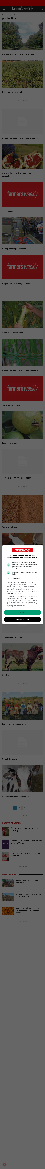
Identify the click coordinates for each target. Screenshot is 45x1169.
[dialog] (22, 584)
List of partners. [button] (16, 593)
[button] (22, 578)
